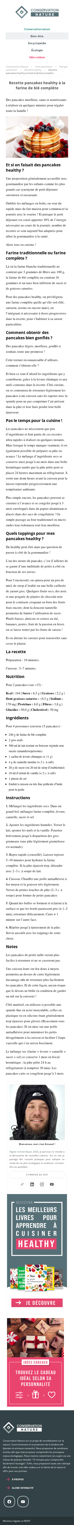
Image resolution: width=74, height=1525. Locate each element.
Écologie (37, 50)
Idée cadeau (37, 57)
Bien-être (37, 36)
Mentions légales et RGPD (16, 1521)
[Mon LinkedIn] (32, 1184)
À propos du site (37, 1174)
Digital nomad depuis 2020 (23, 1151)
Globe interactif (23, 1488)
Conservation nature (37, 29)
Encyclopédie (37, 43)
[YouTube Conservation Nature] (52, 1184)
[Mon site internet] (22, 1184)
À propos (18, 1479)
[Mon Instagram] (42, 1184)
